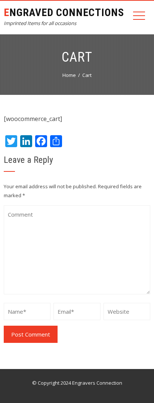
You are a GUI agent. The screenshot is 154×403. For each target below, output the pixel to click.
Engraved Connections (64, 12)
